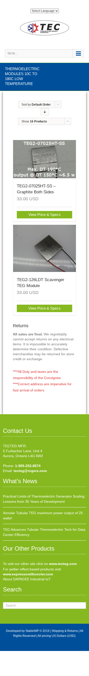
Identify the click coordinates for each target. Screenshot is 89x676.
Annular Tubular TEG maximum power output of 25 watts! (43, 515)
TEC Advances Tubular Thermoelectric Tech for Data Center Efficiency (44, 532)
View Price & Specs (44, 214)
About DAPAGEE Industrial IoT (27, 579)
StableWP (32, 631)
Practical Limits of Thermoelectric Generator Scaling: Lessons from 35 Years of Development (44, 498)
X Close (6, 653)
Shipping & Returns (65, 631)
